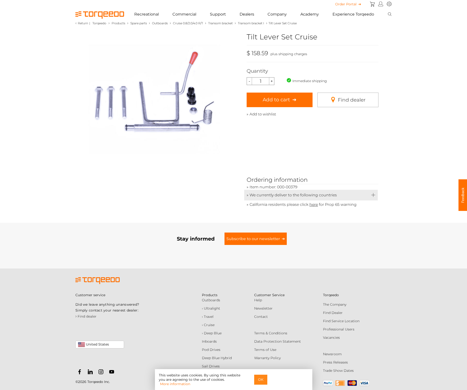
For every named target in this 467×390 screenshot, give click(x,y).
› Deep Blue (212, 333)
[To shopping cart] (372, 4)
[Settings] (389, 4)
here (313, 204)
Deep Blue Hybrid (217, 358)
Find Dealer (333, 313)
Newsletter (263, 308)
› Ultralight (211, 308)
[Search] (390, 14)
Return (83, 23)
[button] (462, 195)
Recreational (146, 14)
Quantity (257, 71)
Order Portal (346, 4)
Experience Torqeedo (353, 14)
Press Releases (335, 362)
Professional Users (338, 329)
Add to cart (276, 100)
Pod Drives (211, 349)
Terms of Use (265, 349)
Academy (309, 14)
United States (97, 344)
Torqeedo (99, 23)
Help (258, 300)
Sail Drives (211, 366)
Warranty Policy (267, 358)
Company (277, 14)
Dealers (247, 14)
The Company (334, 304)
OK (260, 379)
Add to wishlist (263, 114)
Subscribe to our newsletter (253, 238)
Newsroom (332, 354)
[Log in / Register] (380, 4)
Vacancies (331, 337)
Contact (261, 316)
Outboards (211, 300)
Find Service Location (341, 321)
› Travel (208, 316)
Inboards (209, 341)
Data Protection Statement (277, 341)
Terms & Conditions (270, 333)
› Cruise (208, 325)
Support (218, 14)
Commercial (184, 14)
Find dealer (352, 100)
